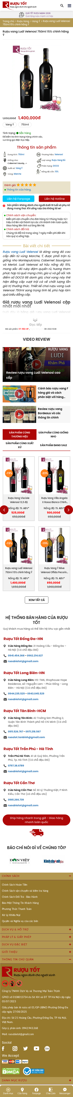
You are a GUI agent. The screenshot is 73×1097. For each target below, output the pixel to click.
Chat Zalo (50, 1093)
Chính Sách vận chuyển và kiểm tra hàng (25, 891)
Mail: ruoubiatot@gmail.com (18, 1034)
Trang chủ (8, 21)
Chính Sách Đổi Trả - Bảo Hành (20, 897)
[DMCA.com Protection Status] (11, 1071)
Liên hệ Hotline (54, 199)
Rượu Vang (23, 21)
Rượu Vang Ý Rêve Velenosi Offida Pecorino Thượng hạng (54, 571)
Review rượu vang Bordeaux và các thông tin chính (50, 413)
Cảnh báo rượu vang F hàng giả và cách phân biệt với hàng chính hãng (53, 392)
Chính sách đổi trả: (17, 229)
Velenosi (59, 154)
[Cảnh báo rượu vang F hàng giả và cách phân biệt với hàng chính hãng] (19, 394)
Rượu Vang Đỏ (58, 160)
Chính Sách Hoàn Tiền (14, 885)
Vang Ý (36, 21)
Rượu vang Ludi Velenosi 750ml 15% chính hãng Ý (18, 570)
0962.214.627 (35, 655)
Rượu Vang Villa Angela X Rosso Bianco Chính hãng (54, 500)
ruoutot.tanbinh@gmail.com (26, 737)
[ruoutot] (19, 5)
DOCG (56, 165)
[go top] (68, 1073)
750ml (25, 124)
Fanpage (36, 1093)
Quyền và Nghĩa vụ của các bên (20, 921)
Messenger (65, 1093)
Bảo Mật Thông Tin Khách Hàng (20, 903)
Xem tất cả (37, 600)
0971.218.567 (33, 731)
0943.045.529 (35, 693)
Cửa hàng (22, 1093)
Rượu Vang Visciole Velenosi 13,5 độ (18, 500)
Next (68, 509)
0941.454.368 (16, 655)
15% (56, 171)
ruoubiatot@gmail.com (23, 661)
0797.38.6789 (16, 766)
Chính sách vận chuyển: (21, 215)
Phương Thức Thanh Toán (17, 909)
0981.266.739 (16, 800)
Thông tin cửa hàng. (19, 190)
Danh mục (8, 1093)
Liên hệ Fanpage (18, 199)
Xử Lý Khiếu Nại (11, 915)
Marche (17, 174)
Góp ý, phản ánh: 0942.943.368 (20, 1028)
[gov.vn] (33, 1071)
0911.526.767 (15, 731)
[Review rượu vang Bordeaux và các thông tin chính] (19, 414)
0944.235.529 (16, 693)
